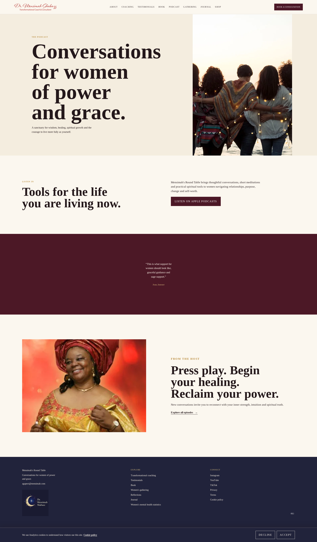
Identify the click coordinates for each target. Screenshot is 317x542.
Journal (206, 7)
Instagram (214, 475)
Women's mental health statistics (146, 504)
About (114, 7)
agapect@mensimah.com (33, 483)
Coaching (128, 7)
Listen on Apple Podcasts (196, 201)
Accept (286, 534)
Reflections (136, 495)
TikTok (213, 485)
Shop (218, 7)
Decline (265, 534)
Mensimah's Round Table (34, 470)
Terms (213, 495)
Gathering (190, 7)
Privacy (213, 490)
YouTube (214, 480)
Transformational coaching (143, 475)
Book (161, 7)
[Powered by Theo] (292, 513)
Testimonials (146, 7)
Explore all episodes (184, 412)
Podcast (174, 7)
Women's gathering (140, 490)
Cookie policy (216, 499)
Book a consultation (288, 7)
